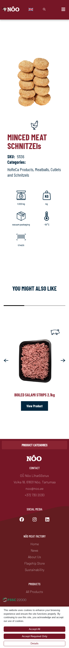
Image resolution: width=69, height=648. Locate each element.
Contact (34, 468)
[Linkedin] (47, 519)
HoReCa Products (20, 169)
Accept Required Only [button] (34, 636)
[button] (6, 360)
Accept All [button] (34, 629)
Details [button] (34, 643)
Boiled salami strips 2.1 (34, 394)
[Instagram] (34, 519)
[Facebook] (21, 519)
